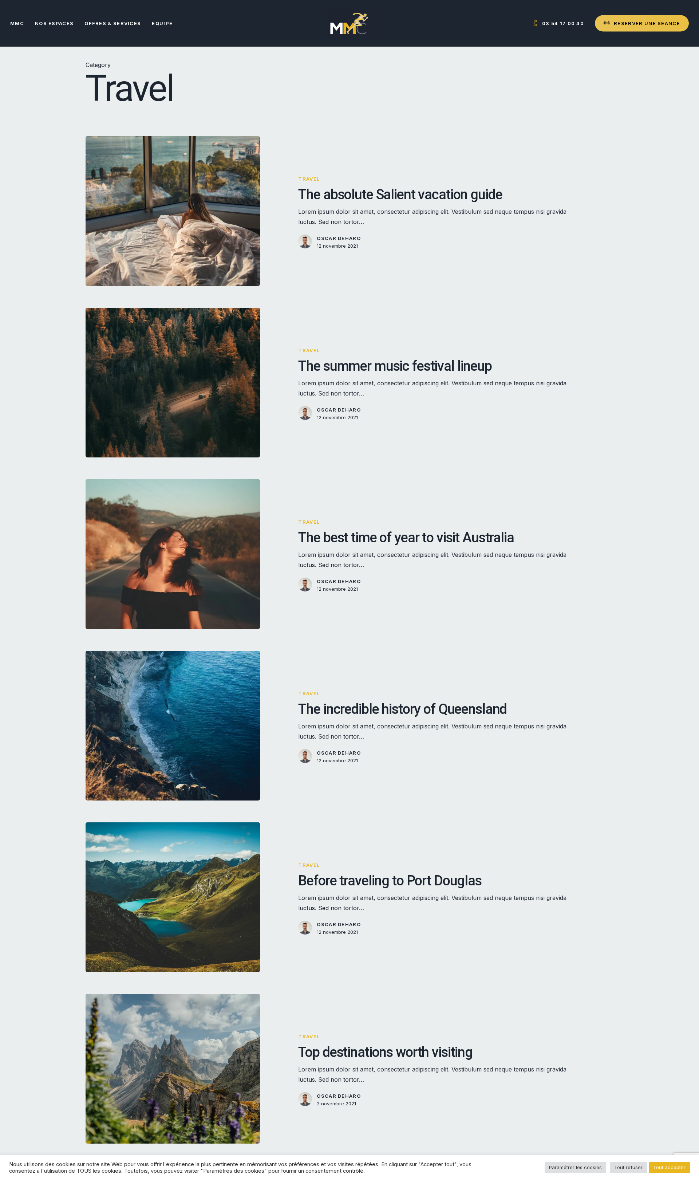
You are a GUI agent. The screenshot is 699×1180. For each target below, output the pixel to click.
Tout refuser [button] (628, 1167)
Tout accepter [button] (669, 1167)
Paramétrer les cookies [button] (575, 1167)
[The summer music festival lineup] (173, 382)
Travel (309, 179)
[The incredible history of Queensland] (173, 726)
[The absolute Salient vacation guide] (173, 211)
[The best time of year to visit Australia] (173, 554)
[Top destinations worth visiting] (173, 1069)
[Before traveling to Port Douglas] (173, 897)
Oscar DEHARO (339, 238)
